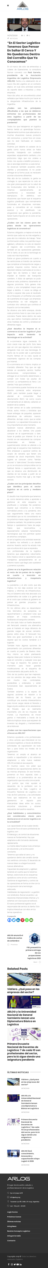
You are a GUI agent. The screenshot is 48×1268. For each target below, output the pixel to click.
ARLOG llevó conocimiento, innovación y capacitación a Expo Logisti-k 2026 (30, 1156)
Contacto (11, 1241)
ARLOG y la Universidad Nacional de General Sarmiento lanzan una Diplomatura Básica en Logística (31, 1102)
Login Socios (12, 1212)
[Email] (31, 920)
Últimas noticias (14, 1221)
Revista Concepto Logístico (18, 1231)
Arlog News (11, 1226)
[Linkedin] (18, 920)
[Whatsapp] (27, 920)
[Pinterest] (22, 920)
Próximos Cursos (14, 1217)
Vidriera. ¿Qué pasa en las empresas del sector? (30, 1082)
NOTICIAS (14, 38)
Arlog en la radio (14, 1236)
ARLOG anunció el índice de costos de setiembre (15, 938)
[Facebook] (9, 920)
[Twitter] (14, 920)
